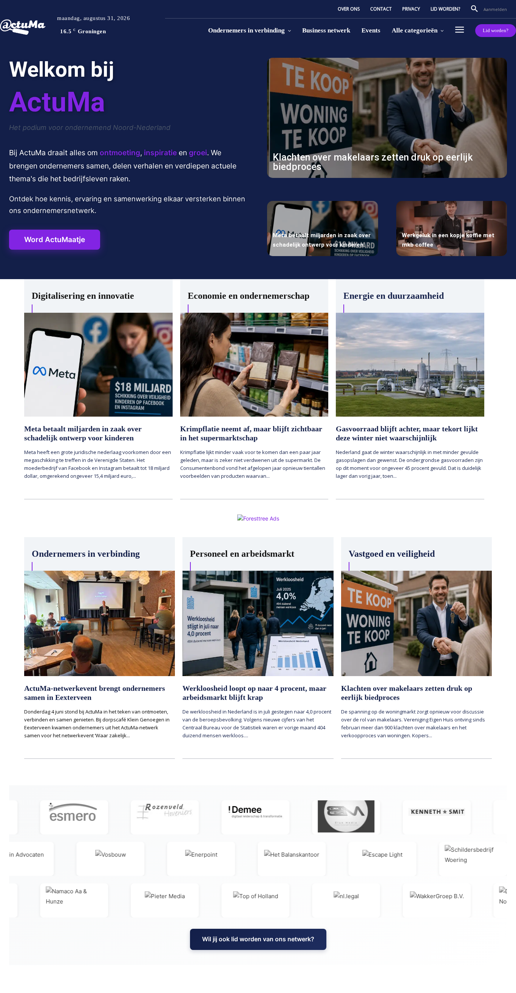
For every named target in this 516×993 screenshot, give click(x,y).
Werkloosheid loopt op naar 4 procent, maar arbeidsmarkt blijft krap (254, 692)
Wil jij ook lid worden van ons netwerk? (258, 939)
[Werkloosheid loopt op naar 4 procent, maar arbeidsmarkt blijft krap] (257, 623)
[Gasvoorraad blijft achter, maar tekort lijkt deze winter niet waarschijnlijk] (410, 365)
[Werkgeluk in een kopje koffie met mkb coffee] (451, 228)
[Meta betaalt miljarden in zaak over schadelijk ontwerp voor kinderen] (322, 228)
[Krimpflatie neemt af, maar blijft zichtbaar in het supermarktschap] (254, 365)
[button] (474, 9)
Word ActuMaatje (54, 239)
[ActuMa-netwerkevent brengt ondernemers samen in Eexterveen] (99, 623)
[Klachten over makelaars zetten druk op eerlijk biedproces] (387, 118)
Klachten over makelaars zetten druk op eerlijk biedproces (373, 162)
